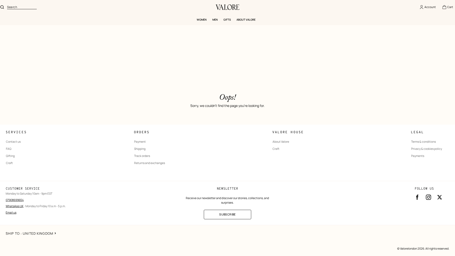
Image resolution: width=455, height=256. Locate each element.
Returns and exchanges (149, 163)
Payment (140, 142)
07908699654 (15, 200)
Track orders (142, 156)
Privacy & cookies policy (426, 149)
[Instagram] (428, 197)
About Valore (281, 142)
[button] (447, 7)
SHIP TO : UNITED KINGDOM (29, 233)
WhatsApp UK (14, 206)
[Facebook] (417, 197)
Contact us (13, 142)
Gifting (10, 156)
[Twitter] (439, 197)
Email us (11, 212)
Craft (9, 163)
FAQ (8, 149)
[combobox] (22, 7)
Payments (417, 156)
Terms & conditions (423, 142)
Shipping (140, 149)
